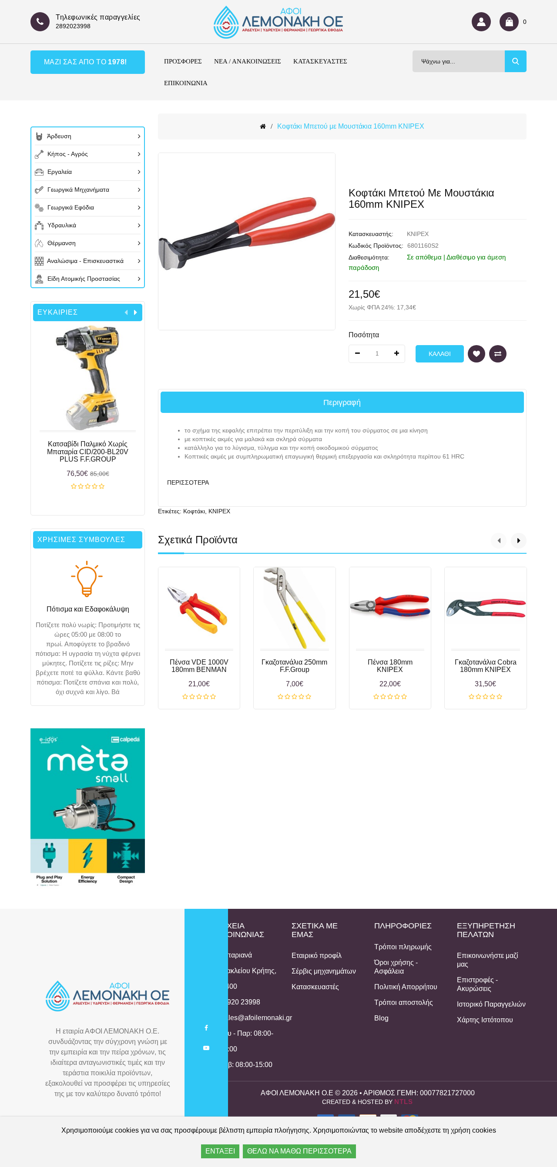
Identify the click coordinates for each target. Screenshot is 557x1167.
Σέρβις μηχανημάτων (324, 971)
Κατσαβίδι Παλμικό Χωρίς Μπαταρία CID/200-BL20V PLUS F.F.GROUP (87, 451)
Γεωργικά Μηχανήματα (77, 189)
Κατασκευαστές (315, 987)
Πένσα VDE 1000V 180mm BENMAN (199, 666)
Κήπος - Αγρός (67, 153)
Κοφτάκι (194, 511)
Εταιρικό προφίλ (317, 955)
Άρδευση (58, 136)
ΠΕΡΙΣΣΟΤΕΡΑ (188, 482)
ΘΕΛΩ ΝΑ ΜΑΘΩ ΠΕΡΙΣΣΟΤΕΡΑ (299, 1151)
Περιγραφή (342, 402)
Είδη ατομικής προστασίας (83, 278)
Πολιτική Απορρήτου (405, 987)
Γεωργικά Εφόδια (70, 207)
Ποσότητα (364, 335)
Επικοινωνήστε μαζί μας (487, 960)
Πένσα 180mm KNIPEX (390, 666)
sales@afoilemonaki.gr (256, 1017)
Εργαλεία (59, 171)
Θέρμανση (61, 242)
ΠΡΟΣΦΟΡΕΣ (183, 61)
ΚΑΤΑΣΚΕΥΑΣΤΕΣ (320, 61)
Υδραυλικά (61, 225)
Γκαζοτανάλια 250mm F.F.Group (294, 666)
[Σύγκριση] (498, 353)
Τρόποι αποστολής (403, 1002)
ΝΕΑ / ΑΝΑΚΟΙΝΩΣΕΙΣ (247, 61)
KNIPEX (418, 233)
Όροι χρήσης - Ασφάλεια (396, 967)
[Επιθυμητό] (476, 353)
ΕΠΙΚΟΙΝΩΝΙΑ (186, 83)
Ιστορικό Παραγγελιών (491, 1004)
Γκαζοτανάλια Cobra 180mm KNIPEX (486, 666)
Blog (381, 1018)
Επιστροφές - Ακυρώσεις (477, 984)
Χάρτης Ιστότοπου (485, 1020)
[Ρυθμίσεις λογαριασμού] (483, 22)
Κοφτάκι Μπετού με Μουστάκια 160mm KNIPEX (350, 126)
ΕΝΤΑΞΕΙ (220, 1151)
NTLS (403, 1101)
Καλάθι (88, 486)
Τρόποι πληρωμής (403, 947)
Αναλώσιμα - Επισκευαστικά (85, 260)
